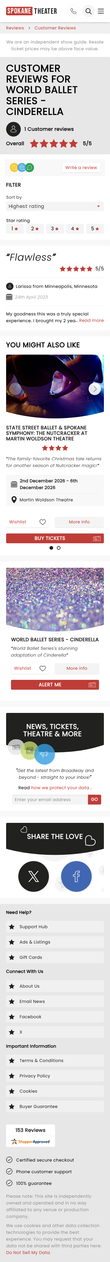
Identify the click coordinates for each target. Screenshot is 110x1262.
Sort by (14, 197)
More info (79, 522)
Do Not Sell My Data (28, 1252)
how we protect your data (60, 788)
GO (94, 799)
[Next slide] (95, 389)
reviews (15, 28)
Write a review (81, 167)
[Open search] (88, 11)
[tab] (51, 547)
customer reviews (55, 28)
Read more (91, 320)
